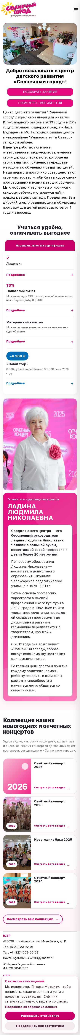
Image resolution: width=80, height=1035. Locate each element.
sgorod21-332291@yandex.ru (33, 958)
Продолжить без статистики (40, 1026)
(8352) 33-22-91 (21, 947)
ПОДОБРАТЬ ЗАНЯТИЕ (40, 92)
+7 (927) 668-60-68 (24, 952)
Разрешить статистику (40, 1016)
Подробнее (39, 274)
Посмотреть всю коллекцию (33, 919)
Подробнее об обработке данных (31, 1007)
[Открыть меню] (76, 10)
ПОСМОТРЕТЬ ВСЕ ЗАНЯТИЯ (40, 103)
